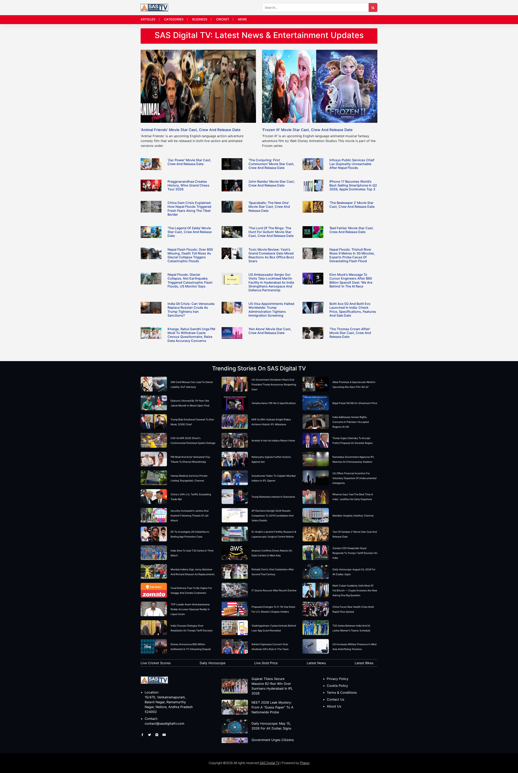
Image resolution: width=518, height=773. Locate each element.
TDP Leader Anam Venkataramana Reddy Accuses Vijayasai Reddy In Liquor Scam (190, 609)
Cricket (222, 19)
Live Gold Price (266, 663)
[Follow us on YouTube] (164, 734)
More (242, 19)
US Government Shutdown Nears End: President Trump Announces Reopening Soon (274, 384)
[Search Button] (372, 7)
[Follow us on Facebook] (143, 734)
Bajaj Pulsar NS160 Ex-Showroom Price (354, 403)
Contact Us (335, 699)
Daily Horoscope (212, 663)
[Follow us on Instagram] (157, 734)
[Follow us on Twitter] (150, 734)
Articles (148, 19)
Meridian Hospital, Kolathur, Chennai (353, 515)
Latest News (316, 663)
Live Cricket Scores (156, 663)
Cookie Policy (337, 686)
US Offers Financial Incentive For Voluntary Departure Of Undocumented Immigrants (354, 478)
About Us (334, 706)
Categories (174, 19)
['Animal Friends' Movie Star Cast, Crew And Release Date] (198, 86)
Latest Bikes (364, 663)
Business (199, 19)
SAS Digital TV (270, 763)
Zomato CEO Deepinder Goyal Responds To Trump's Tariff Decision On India (354, 553)
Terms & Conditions (342, 692)
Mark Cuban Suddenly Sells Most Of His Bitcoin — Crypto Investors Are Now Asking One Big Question (354, 590)
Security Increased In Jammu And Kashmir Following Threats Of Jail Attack (189, 515)
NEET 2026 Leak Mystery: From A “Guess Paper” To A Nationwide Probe (272, 707)
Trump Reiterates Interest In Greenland (273, 496)
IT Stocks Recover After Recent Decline (274, 590)
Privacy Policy (337, 679)
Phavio (305, 763)
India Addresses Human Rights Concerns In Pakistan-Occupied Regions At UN (350, 422)
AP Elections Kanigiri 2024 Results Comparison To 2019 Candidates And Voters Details (272, 515)
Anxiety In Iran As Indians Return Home (273, 440)
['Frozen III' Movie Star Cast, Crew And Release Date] (319, 86)
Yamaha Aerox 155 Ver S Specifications (274, 403)
